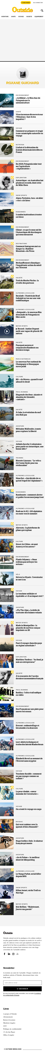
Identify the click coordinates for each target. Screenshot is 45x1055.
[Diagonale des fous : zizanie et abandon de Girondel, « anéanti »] (7, 397)
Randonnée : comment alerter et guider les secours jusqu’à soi (30, 496)
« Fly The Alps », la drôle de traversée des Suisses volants (29, 611)
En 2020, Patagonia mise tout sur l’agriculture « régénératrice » (29, 166)
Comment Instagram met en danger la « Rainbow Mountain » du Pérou (28, 248)
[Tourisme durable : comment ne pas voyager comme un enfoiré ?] (7, 776)
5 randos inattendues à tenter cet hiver (29, 216)
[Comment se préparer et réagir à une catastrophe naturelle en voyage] (7, 133)
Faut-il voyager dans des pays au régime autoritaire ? (29, 644)
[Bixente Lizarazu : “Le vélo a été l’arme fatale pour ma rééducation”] (7, 463)
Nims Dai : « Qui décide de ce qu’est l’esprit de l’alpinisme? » (29, 479)
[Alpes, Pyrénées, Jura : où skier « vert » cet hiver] (7, 199)
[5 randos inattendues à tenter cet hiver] (7, 216)
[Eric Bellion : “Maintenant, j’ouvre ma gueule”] (7, 908)
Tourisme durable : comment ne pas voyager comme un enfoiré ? (29, 776)
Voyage (21, 16)
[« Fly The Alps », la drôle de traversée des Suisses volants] (7, 611)
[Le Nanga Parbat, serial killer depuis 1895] (7, 875)
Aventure (5, 16)
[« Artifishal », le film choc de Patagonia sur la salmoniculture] (7, 100)
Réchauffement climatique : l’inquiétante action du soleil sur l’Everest (28, 265)
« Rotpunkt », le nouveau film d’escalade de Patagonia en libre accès (29, 314)
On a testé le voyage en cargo (28, 809)
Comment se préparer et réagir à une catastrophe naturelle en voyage (29, 133)
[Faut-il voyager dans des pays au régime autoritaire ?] (7, 644)
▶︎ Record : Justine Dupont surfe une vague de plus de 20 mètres (29, 331)
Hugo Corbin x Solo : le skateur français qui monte (29, 842)
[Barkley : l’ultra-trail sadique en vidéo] (7, 694)
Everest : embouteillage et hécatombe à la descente (27, 727)
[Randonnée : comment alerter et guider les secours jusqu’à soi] (7, 496)
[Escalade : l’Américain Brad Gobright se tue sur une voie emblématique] (7, 298)
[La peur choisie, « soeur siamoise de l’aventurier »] (7, 793)
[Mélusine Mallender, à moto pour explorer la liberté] (7, 430)
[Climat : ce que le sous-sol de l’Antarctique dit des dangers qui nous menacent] (7, 232)
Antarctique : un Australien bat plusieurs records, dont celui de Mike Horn (29, 183)
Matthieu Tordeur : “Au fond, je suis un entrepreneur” (29, 661)
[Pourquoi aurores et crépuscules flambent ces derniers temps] (7, 348)
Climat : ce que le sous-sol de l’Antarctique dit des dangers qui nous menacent (29, 232)
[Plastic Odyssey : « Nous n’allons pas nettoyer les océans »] (7, 562)
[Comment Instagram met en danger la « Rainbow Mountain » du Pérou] (7, 249)
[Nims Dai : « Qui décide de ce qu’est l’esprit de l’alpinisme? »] (7, 480)
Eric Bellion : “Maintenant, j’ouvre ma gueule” (27, 908)
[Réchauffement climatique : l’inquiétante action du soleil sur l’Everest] (7, 265)
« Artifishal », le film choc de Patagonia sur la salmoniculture (28, 100)
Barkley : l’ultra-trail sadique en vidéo (28, 694)
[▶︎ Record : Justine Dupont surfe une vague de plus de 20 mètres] (7, 331)
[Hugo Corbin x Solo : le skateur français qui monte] (7, 842)
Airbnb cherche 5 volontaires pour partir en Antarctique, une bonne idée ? (30, 446)
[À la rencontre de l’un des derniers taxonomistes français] (7, 677)
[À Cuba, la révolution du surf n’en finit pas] (7, 414)
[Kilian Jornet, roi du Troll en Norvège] (7, 892)
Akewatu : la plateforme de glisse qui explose (28, 529)
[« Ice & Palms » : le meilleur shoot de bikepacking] (7, 859)
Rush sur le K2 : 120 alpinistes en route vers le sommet (29, 512)
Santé (13, 16)
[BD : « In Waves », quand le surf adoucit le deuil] (7, 381)
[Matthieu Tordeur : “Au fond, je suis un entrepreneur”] (7, 661)
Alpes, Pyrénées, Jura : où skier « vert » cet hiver (29, 199)
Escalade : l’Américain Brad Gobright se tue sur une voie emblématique (28, 298)
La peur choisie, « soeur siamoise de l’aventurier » (27, 793)
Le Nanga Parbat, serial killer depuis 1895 (28, 875)
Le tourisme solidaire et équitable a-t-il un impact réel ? (29, 595)
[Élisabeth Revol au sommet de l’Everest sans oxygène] (7, 760)
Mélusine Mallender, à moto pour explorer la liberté (28, 430)
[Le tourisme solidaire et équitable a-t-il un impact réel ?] (7, 595)
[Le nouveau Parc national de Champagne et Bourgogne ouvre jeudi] (7, 364)
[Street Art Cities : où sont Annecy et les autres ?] (7, 545)
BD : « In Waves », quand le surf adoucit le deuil (29, 381)
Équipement (39, 16)
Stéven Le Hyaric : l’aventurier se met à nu (29, 578)
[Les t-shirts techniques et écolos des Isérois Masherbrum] (7, 743)
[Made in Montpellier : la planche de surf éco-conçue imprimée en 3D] (7, 628)
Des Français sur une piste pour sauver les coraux (29, 710)
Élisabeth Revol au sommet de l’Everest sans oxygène (29, 760)
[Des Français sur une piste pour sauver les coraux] (7, 710)
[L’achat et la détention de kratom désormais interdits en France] (7, 150)
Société (29, 16)
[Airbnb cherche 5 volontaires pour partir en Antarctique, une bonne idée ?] (7, 447)
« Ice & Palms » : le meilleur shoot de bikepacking (28, 859)
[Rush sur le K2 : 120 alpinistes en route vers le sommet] (7, 513)
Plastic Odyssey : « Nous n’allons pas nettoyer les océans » (26, 562)
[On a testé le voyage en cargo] (7, 809)
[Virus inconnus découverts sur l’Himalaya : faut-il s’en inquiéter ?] (7, 117)
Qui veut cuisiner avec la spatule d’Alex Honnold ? (27, 826)
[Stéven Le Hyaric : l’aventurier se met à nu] (7, 578)
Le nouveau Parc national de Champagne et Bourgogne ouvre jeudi (28, 364)
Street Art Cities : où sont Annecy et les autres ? (27, 545)
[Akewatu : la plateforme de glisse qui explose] (7, 529)
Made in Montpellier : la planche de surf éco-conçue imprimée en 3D (28, 628)
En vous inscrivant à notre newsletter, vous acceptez (22, 994)
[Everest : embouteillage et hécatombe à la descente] (7, 727)
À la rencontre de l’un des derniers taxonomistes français (29, 677)
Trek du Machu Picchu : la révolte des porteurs (27, 282)
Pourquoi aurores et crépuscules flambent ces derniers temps (27, 347)
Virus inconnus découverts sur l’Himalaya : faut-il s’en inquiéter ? (29, 117)
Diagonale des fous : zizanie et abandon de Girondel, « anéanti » (29, 397)
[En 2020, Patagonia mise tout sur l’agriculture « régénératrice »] (7, 166)
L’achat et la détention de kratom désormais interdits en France (29, 150)
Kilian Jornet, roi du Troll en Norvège (28, 892)
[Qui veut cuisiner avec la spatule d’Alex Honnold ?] (7, 826)
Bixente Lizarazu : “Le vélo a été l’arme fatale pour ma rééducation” (28, 463)
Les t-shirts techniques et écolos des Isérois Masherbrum (29, 743)
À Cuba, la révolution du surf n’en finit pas (28, 414)
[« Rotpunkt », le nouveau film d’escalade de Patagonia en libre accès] (7, 315)
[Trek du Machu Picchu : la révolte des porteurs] (7, 282)
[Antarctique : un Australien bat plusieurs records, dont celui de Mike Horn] (7, 183)
